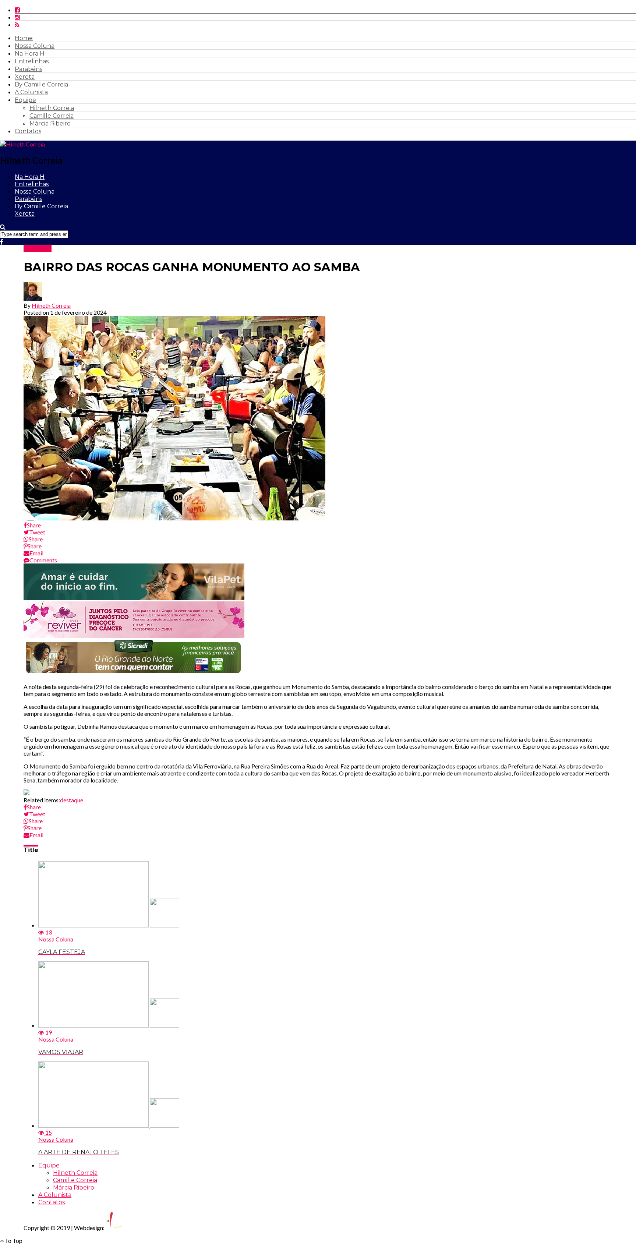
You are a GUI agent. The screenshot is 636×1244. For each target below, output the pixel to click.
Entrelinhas (32, 61)
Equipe (25, 99)
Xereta (25, 76)
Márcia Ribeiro (50, 123)
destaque (71, 799)
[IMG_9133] (134, 597)
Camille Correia (51, 115)
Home (24, 38)
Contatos (28, 131)
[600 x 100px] (134, 673)
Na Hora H (30, 53)
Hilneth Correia (51, 108)
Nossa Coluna (34, 45)
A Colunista (31, 92)
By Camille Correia (41, 84)
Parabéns (28, 69)
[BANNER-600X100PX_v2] (134, 635)
